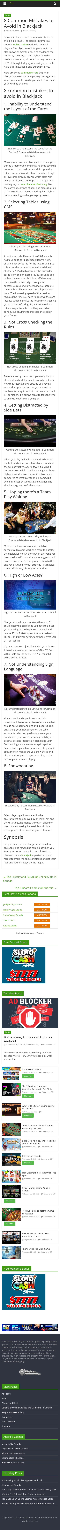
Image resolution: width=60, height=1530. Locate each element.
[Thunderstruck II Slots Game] (11, 1247)
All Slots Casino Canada (13, 1453)
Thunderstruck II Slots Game (36, 1248)
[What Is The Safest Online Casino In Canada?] (11, 1104)
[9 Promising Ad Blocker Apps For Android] (30, 999)
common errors (29, 72)
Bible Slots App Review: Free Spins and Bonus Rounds (39, 1142)
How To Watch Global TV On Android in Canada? (35, 1235)
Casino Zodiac (10, 925)
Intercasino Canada (31, 1156)
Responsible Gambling (13, 1412)
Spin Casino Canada (13, 915)
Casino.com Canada (31, 1069)
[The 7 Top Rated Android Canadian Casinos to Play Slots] (11, 1085)
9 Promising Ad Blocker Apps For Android (28, 1039)
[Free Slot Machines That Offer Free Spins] (11, 1171)
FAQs (7, 15)
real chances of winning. (34, 184)
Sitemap (6, 1426)
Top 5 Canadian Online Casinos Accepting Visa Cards (37, 1127)
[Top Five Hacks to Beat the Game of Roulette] (11, 1209)
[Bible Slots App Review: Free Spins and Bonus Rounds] (11, 1139)
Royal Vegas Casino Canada (15, 1448)
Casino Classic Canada (13, 1458)
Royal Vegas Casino (12, 909)
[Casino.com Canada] (11, 1068)
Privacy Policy (8, 1421)
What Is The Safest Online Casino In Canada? (23, 1494)
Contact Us (7, 1417)
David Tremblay (29, 31)
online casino (20, 44)
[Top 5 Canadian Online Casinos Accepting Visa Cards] (11, 1124)
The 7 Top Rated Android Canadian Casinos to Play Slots (37, 1087)
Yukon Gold (8, 920)
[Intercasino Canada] (11, 1154)
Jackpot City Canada (11, 1444)
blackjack (26, 855)
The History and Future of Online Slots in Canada (29, 879)
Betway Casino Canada (13, 1462)
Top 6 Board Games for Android (35, 888)
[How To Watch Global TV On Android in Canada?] (11, 1232)
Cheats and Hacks (10, 1403)
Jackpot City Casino (12, 904)
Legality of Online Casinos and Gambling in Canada (27, 1407)
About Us (6, 1393)
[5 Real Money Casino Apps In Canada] (11, 1186)
